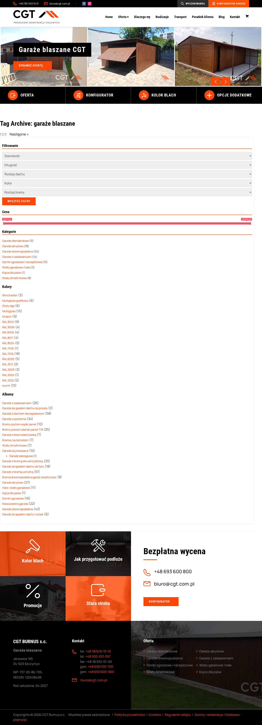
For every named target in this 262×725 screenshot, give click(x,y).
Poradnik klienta (202, 17)
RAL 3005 (8, 375)
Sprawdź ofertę (31, 65)
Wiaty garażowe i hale (215, 665)
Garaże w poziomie (14, 419)
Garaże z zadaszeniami (17, 403)
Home (109, 17)
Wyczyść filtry (18, 201)
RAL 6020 (8, 359)
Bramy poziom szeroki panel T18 (22, 430)
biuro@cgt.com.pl (60, 3)
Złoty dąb (8, 306)
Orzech (7, 316)
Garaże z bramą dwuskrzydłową (22, 461)
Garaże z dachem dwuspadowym (23, 413)
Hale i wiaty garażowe (16, 488)
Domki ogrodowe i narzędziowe (170, 665)
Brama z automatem (15, 440)
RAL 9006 (8, 327)
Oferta (27, 95)
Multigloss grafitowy (15, 301)
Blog (222, 17)
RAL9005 (8, 333)
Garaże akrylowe (12, 482)
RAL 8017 (7, 338)
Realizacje (162, 17)
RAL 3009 (8, 370)
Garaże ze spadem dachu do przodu (25, 408)
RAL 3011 (7, 364)
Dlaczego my (142, 17)
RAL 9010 (8, 322)
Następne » (19, 134)
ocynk (6, 386)
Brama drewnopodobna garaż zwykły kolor (29, 477)
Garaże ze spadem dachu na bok (22, 514)
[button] (225, 81)
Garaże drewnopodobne (17, 509)
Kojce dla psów (11, 493)
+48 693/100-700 (100, 666)
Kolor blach (163, 95)
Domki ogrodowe (13, 498)
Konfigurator (99, 95)
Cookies (155, 715)
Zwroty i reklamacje (209, 715)
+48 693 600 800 (173, 571)
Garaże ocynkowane (15, 451)
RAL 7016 (8, 354)
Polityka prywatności (129, 715)
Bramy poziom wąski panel (19, 424)
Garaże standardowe (162, 651)
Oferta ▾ (123, 17)
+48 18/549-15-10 (98, 651)
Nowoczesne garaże (15, 504)
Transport (180, 17)
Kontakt (235, 17)
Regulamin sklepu (178, 715)
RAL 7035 (8, 348)
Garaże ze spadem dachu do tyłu (23, 466)
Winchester (9, 295)
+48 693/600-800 (101, 672)
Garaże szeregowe (21, 456)
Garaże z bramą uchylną (17, 472)
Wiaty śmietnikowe (14, 445)
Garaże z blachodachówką (19, 435)
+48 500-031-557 (98, 656)
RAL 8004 (8, 343)
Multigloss (9, 311)
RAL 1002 (8, 380)
